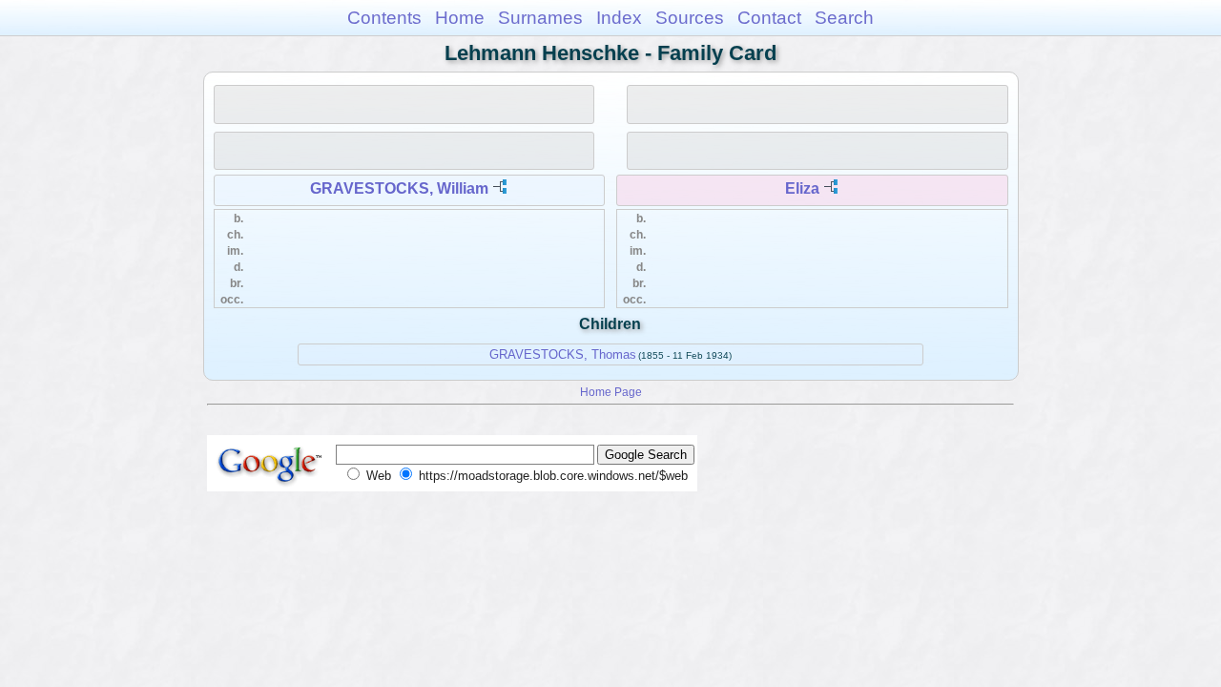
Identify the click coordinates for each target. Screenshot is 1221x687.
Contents (384, 18)
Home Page (611, 391)
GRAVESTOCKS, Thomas (562, 354)
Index (619, 18)
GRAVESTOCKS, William (399, 188)
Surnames (540, 18)
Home (460, 18)
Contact (769, 18)
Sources (689, 18)
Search (844, 18)
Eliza (802, 188)
